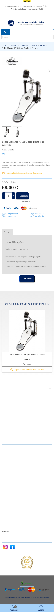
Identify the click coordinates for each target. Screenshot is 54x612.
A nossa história (11, 519)
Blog (7, 526)
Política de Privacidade (14, 402)
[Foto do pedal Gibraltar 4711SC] (49, 71)
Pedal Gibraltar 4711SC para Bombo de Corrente (27, 355)
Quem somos (10, 516)
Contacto (8, 509)
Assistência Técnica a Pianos (16, 416)
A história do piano (12, 523)
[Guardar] (3, 154)
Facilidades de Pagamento (15, 413)
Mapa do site (10, 512)
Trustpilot (5, 531)
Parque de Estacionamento (15, 409)
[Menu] (3, 23)
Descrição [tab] (7, 232)
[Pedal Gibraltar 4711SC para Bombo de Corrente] (27, 331)
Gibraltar (11, 150)
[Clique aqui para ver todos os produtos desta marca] (12, 61)
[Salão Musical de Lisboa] (11, 23)
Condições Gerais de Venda (16, 406)
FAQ (7, 395)
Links (7, 399)
